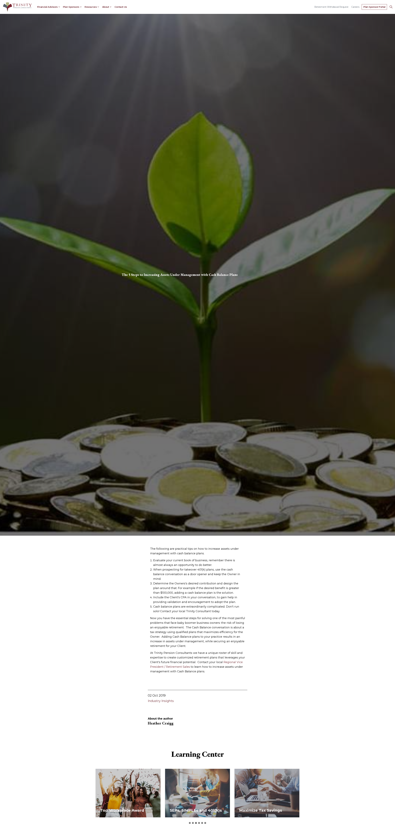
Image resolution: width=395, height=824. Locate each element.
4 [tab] (199, 823)
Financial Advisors (47, 6)
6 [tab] (205, 823)
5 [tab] (202, 823)
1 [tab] (190, 823)
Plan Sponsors (71, 6)
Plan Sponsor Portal (374, 6)
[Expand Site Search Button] (391, 7)
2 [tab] (193, 823)
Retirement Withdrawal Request (331, 7)
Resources (91, 6)
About (105, 6)
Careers (355, 7)
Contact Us (120, 6)
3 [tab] (196, 823)
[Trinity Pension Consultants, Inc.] (17, 7)
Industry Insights (161, 701)
